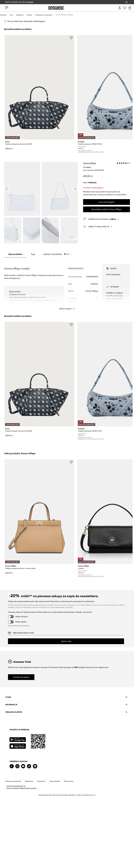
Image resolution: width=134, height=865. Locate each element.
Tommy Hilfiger (89, 163)
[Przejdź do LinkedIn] (35, 766)
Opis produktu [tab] (15, 254)
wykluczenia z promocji (64, 607)
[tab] (57, 254)
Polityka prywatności (13, 781)
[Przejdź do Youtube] (23, 766)
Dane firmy (41, 781)
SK (28, 788)
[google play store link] (17, 739)
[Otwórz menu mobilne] (7, 7)
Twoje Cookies (54, 781)
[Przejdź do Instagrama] (17, 766)
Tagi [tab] (33, 254)
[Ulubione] (124, 7)
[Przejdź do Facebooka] (12, 766)
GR (14, 788)
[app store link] (17, 745)
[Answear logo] (56, 8)
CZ (12, 788)
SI (26, 788)
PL (22, 788)
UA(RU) (34, 788)
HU (19, 788)
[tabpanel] (67, 284)
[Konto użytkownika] (119, 7)
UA (30, 788)
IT (20, 788)
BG (8, 788)
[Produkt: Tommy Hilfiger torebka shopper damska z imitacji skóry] (39, 511)
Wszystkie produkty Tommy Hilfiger (106, 209)
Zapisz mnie (66, 641)
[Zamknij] (126, 2)
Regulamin (29, 781)
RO (24, 788)
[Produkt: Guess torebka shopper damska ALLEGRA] (39, 87)
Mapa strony (69, 781)
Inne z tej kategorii (106, 202)
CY (10, 788)
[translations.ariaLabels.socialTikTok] (29, 766)
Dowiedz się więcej (21, 677)
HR (17, 788)
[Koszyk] (129, 7)
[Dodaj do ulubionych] (71, 38)
